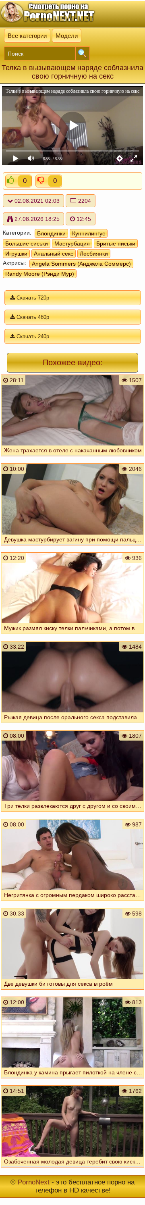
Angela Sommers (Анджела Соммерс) (81, 263)
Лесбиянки (94, 253)
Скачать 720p (32, 298)
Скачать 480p (32, 317)
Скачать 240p (32, 336)
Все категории (27, 35)
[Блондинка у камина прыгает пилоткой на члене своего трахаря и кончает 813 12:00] (72, 1080)
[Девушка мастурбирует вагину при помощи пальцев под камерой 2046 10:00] (72, 547)
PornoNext (34, 1182)
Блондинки (51, 233)
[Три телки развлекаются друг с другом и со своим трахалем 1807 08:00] (72, 813)
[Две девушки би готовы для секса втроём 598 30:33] (72, 991)
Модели (67, 35)
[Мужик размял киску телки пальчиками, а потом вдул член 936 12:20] (72, 636)
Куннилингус (88, 233)
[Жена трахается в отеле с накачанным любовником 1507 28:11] (72, 458)
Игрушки (16, 253)
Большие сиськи (26, 243)
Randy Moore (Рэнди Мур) (39, 274)
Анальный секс (53, 253)
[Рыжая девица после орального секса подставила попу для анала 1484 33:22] (72, 725)
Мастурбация (72, 243)
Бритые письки (115, 243)
